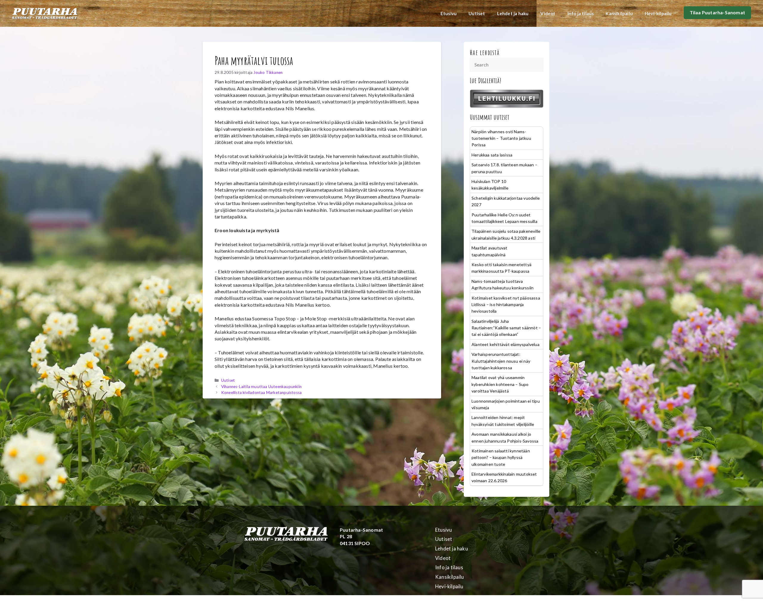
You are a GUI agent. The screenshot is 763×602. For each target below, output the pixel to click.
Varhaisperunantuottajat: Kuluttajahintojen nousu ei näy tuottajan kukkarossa (501, 361)
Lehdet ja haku (513, 13)
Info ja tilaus (580, 13)
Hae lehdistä (485, 52)
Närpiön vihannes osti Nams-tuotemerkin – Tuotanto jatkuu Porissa (501, 138)
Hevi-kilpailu (658, 13)
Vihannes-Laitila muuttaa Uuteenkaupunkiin (261, 386)
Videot (547, 13)
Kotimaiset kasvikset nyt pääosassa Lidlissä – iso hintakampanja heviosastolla (506, 304)
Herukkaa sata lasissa (492, 154)
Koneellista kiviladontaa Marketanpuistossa (261, 392)
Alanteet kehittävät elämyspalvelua (505, 344)
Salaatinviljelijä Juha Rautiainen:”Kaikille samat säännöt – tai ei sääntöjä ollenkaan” (506, 328)
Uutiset (477, 13)
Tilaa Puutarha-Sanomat (717, 12)
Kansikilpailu (619, 13)
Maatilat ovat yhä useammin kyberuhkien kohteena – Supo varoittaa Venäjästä (500, 384)
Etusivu (449, 13)
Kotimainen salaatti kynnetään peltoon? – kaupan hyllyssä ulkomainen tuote (501, 457)
